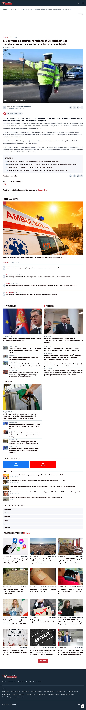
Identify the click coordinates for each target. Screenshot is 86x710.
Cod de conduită (37, 681)
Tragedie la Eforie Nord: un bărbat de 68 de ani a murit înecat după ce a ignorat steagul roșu (37, 170)
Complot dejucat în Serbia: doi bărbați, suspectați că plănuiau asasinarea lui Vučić (34, 161)
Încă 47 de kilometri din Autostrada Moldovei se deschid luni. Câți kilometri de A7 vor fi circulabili (25, 350)
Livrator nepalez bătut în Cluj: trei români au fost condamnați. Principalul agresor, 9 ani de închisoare (25, 366)
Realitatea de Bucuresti (53, 694)
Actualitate (6, 262)
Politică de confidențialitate (24, 681)
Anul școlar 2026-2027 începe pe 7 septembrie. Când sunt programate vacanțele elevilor (70, 561)
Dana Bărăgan (24, 647)
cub (5, 185)
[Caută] (78, 3)
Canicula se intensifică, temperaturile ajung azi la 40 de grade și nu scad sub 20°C (32, 257)
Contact (4, 681)
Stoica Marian (52, 617)
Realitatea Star (25, 691)
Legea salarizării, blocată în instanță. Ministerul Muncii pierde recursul (15, 652)
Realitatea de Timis (60, 691)
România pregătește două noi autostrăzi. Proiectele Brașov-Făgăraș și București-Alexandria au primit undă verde (24, 375)
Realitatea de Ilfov (6, 694)
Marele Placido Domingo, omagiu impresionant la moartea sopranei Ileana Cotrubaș (33, 268)
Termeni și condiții (12, 681)
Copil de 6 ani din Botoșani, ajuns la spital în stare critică (43, 590)
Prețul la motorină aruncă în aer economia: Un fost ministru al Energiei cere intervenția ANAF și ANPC (24, 435)
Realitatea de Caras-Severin (67, 694)
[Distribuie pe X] (81, 107)
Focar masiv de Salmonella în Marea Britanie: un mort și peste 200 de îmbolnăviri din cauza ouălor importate (41, 285)
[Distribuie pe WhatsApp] (78, 107)
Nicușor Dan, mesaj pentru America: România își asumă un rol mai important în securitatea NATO (61, 349)
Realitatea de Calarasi (72, 691)
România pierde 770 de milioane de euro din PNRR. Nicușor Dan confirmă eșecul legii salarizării (24, 450)
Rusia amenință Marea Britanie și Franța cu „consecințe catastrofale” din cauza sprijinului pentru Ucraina (63, 340)
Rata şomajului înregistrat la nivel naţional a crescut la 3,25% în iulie (42, 621)
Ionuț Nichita (24, 556)
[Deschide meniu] (83, 3)
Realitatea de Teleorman (36, 691)
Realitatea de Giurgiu (7, 697)
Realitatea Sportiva (15, 691)
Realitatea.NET (5, 691)
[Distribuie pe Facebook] (74, 107)
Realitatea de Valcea (19, 697)
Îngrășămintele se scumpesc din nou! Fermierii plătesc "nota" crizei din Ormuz (23, 443)
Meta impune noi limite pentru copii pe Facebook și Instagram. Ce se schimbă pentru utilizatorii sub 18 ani (42, 164)
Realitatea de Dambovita (18, 694)
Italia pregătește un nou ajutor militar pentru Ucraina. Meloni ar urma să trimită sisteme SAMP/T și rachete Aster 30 (15, 623)
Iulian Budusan (79, 647)
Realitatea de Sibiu (41, 694)
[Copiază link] (70, 107)
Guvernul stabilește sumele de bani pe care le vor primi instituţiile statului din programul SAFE (25, 426)
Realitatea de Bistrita (49, 691)
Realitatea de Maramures (22, 107)
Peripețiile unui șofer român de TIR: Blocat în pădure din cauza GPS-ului (70, 591)
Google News (42, 190)
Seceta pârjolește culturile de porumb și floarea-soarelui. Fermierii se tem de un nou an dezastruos (38, 277)
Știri (11, 9)
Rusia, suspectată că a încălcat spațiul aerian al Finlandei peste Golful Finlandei (31, 294)
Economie (9, 275)
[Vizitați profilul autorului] (4, 107)
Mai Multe (43, 661)
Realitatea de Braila (30, 694)
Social (16, 9)
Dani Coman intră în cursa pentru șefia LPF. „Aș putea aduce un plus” (30, 167)
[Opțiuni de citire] (82, 706)
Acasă (5, 9)
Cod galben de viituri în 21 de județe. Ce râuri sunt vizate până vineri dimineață (14, 591)
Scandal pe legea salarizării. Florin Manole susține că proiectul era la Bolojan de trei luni (63, 365)
